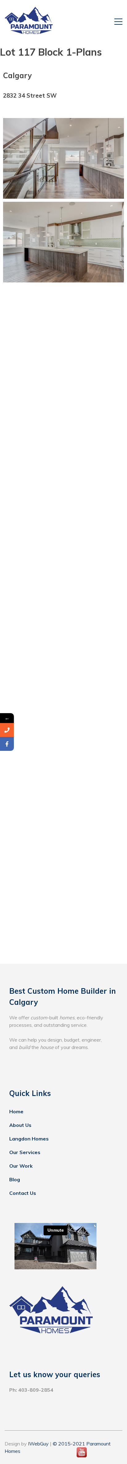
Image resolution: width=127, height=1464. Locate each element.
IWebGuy (38, 1444)
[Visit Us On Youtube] (81, 1457)
